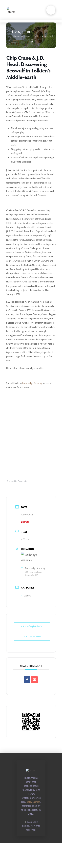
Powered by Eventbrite (17, 481)
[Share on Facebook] (27, 679)
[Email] (34, 679)
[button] (50, 10)
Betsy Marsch (33, 801)
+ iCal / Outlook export (32, 636)
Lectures (27, 595)
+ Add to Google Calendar (31, 626)
